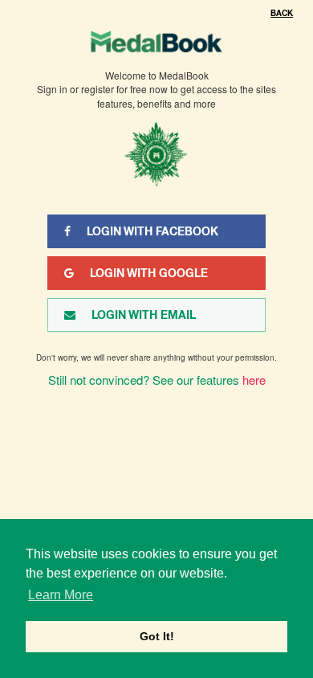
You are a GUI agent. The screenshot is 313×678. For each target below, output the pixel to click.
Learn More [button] (60, 595)
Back (281, 13)
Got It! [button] (157, 636)
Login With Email (143, 315)
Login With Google (149, 273)
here (254, 379)
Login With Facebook (152, 231)
